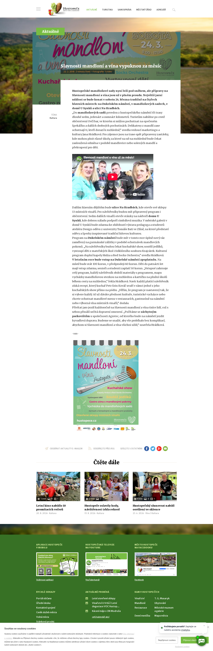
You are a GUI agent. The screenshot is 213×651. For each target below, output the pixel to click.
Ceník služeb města (46, 612)
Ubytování (160, 603)
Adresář (161, 9)
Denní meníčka (142, 615)
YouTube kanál (92, 580)
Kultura (53, 118)
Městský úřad (144, 9)
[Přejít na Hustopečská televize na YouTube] (106, 564)
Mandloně (140, 603)
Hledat (174, 10)
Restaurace (141, 607)
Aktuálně (91, 9)
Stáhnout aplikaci (44, 580)
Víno (147, 513)
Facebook (139, 580)
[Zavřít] (208, 627)
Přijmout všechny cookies (194, 640)
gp (159, 448)
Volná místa (42, 616)
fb (146, 448)
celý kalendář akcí (100, 617)
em (165, 448)
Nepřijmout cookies (167, 640)
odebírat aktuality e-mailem (66, 448)
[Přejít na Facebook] (156, 564)
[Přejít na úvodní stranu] (63, 9)
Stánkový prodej (45, 621)
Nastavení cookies (182, 647)
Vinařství (139, 598)
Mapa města (161, 615)
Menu (38, 9)
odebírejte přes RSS (103, 448)
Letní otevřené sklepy (103, 598)
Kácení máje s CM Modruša (106, 611)
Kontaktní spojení (45, 607)
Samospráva (124, 9)
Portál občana (43, 598)
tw (152, 448)
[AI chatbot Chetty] (201, 641)
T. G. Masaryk (162, 598)
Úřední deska (43, 603)
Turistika (107, 9)
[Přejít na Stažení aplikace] (57, 564)
